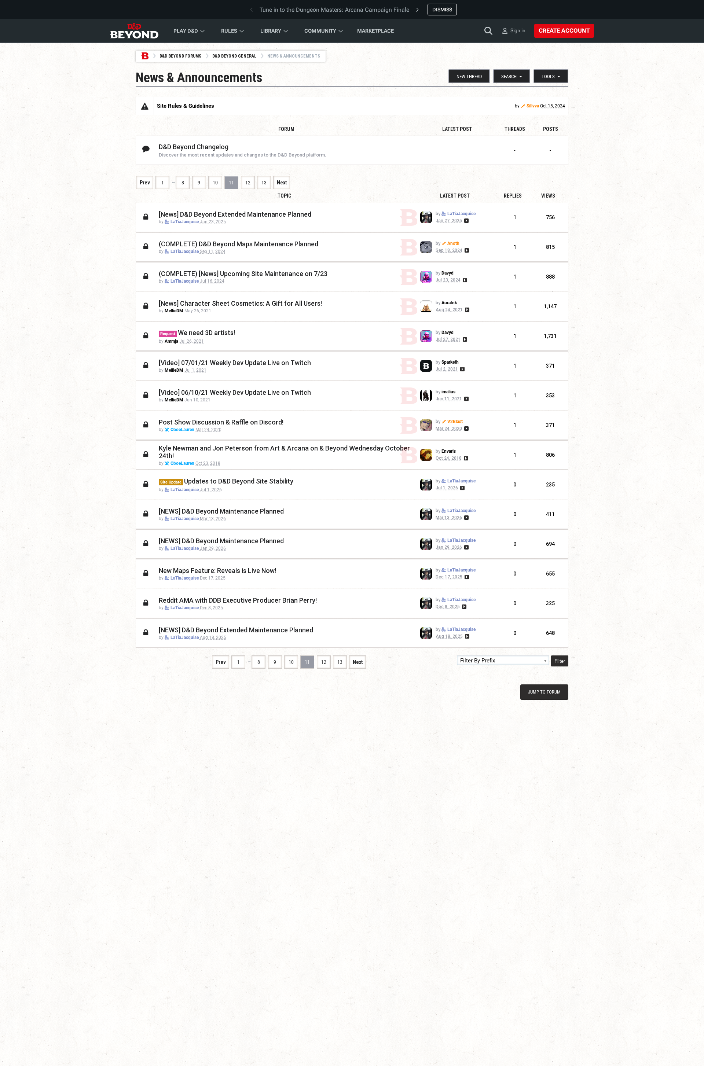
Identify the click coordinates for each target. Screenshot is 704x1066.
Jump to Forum (544, 692)
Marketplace (375, 31)
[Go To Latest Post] (466, 220)
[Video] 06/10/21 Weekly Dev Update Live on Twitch (235, 392)
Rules (229, 31)
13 (264, 182)
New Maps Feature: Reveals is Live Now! (217, 570)
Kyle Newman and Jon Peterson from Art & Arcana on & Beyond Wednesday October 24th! (284, 452)
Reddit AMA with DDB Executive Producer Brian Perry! (238, 600)
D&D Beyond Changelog (193, 147)
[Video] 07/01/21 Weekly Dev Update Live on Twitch (235, 363)
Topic (284, 196)
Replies (513, 196)
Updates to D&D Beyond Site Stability (238, 481)
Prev (145, 182)
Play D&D (185, 31)
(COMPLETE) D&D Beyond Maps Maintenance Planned (238, 244)
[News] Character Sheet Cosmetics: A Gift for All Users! (240, 303)
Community (320, 31)
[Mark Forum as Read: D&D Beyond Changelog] (146, 149)
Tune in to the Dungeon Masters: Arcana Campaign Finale (334, 9)
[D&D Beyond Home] (134, 30)
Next (282, 182)
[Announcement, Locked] (145, 106)
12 (247, 182)
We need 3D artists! (206, 333)
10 (215, 182)
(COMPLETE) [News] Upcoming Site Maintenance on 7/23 (243, 273)
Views (548, 196)
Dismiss (442, 9)
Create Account (564, 30)
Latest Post (455, 196)
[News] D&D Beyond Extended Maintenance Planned (235, 214)
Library (270, 31)
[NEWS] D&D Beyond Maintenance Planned (221, 511)
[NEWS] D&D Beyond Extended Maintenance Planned (236, 630)
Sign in (517, 30)
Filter (559, 660)
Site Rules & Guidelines (185, 106)
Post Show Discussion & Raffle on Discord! (221, 422)
